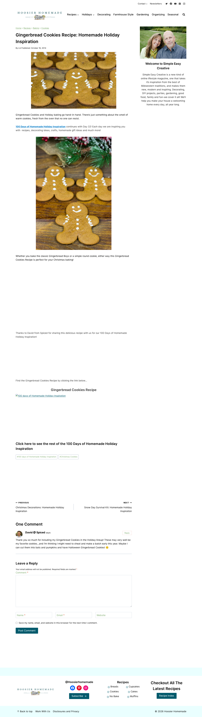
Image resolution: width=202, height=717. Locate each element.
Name (21, 615)
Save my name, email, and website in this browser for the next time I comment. (58, 623)
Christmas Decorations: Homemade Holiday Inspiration (40, 507)
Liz (19, 48)
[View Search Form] (183, 14)
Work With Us (42, 711)
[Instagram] (184, 4)
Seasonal (173, 14)
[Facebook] (171, 4)
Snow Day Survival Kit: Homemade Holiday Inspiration (108, 507)
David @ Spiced (35, 532)
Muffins (134, 696)
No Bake (114, 696)
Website (101, 615)
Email (61, 615)
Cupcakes (134, 686)
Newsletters (156, 3)
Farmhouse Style (123, 14)
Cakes (134, 691)
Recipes (27, 28)
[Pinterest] (180, 4)
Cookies (45, 28)
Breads (114, 686)
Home (18, 28)
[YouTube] (175, 4)
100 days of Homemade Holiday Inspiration (36, 457)
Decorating (103, 14)
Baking (36, 28)
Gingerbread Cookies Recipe (73, 390)
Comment (22, 572)
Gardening (143, 14)
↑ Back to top (24, 711)
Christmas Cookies (68, 457)
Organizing (158, 14)
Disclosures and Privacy (66, 711)
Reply (127, 533)
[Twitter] (166, 4)
